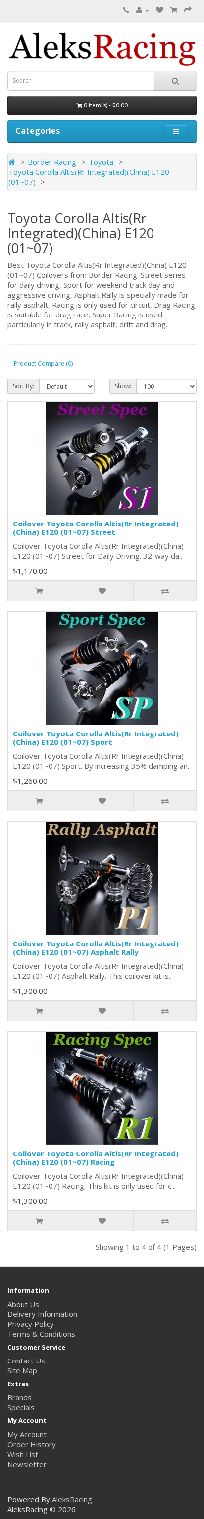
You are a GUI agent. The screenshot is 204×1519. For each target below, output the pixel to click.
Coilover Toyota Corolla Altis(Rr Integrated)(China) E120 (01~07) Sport (96, 738)
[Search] (175, 81)
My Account (27, 1434)
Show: (123, 386)
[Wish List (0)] (159, 10)
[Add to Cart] (39, 591)
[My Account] (142, 10)
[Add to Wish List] (102, 591)
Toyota (101, 162)
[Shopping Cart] (173, 10)
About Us (23, 1304)
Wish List (22, 1454)
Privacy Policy (30, 1324)
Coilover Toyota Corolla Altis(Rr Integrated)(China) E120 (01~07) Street (96, 528)
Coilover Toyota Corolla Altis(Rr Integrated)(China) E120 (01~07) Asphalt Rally (96, 948)
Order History (31, 1444)
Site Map (22, 1370)
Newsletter (27, 1464)
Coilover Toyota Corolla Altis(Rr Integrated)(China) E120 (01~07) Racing (96, 1158)
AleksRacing (72, 1499)
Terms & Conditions (41, 1334)
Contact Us (26, 1360)
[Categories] (176, 131)
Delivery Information (42, 1314)
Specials (21, 1407)
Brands (19, 1397)
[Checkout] (188, 10)
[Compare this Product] (164, 591)
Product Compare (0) (43, 363)
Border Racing (52, 162)
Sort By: (23, 386)
